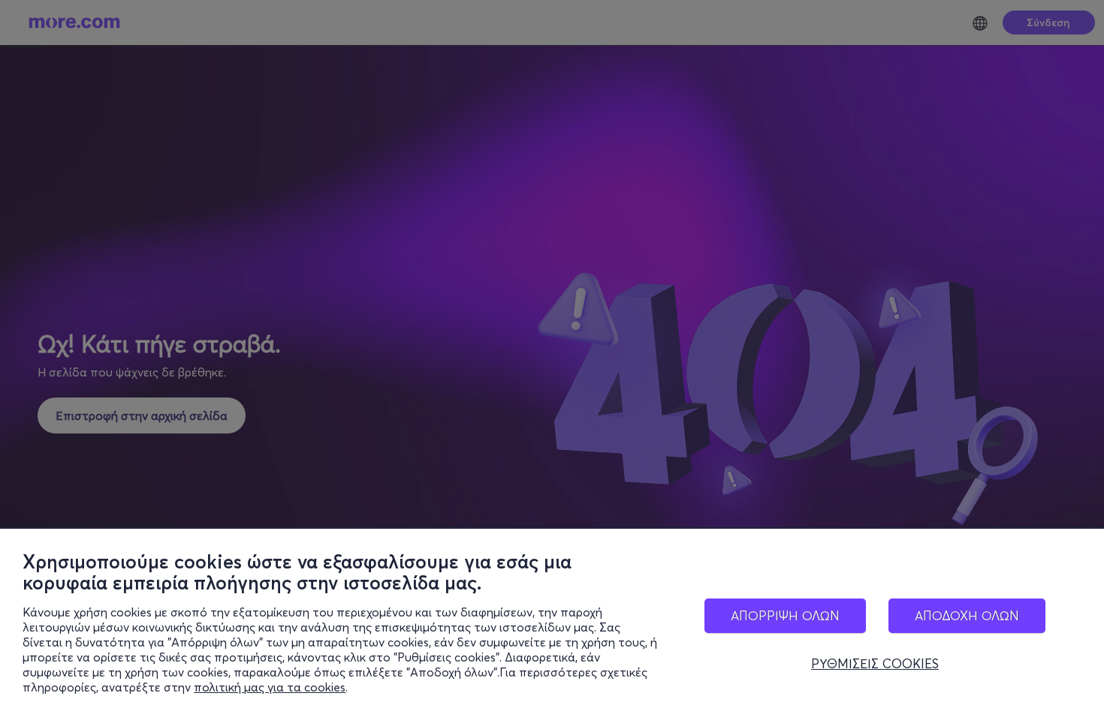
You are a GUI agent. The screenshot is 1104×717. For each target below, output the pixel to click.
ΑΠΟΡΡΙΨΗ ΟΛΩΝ (785, 615)
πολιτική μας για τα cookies (269, 687)
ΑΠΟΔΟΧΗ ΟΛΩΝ (967, 615)
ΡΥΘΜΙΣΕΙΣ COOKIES (875, 663)
